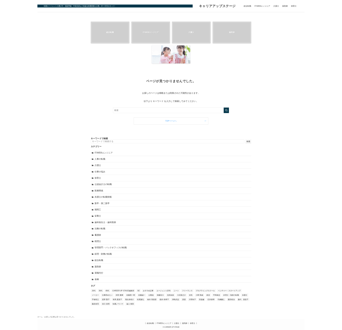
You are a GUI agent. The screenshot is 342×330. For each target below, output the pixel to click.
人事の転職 (100, 159)
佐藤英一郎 (130, 295)
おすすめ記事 (148, 291)
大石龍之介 (181, 295)
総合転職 (99, 260)
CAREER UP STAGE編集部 (123, 291)
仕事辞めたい (107, 295)
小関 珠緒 (199, 295)
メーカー (95, 295)
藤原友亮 (95, 304)
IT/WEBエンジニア (104, 153)
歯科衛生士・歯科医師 (105, 222)
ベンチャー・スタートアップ (229, 291)
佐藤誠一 (141, 295)
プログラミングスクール (205, 291)
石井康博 (210, 299)
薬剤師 (98, 266)
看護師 (98, 235)
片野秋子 (192, 299)
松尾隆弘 (140, 299)
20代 (94, 291)
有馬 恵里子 (117, 299)
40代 (107, 291)
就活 (208, 295)
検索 (248, 141)
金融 (97, 279)
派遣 (184, 299)
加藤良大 (160, 295)
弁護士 (244, 295)
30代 (100, 291)
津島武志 (175, 299)
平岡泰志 (216, 295)
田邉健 (201, 299)
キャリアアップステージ (217, 6)
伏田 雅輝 (119, 295)
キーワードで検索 (99, 138)
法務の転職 (100, 228)
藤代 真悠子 (243, 299)
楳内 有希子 (164, 299)
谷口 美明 (106, 304)
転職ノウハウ (118, 304)
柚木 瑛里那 (151, 299)
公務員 (151, 295)
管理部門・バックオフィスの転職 (111, 247)
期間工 (98, 209)
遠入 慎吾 (130, 304)
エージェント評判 (163, 291)
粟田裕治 (231, 299)
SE (138, 291)
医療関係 (99, 191)
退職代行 (99, 273)
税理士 (98, 241)
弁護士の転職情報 (103, 197)
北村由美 (170, 295)
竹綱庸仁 (221, 299)
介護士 (98, 165)
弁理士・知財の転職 (231, 295)
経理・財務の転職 (103, 254)
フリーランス (187, 291)
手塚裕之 (95, 299)
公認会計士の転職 (103, 184)
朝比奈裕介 (129, 299)
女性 (191, 295)
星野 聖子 (106, 299)
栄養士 (98, 216)
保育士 (98, 178)
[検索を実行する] (226, 110)
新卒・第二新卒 (102, 203)
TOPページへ (171, 121)
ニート (176, 291)
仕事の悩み (100, 172)
